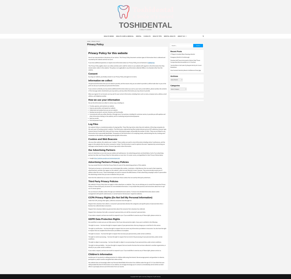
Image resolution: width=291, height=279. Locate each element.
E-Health (147, 36)
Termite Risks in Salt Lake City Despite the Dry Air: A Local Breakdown (185, 66)
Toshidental (145, 25)
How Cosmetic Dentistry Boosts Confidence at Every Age (185, 70)
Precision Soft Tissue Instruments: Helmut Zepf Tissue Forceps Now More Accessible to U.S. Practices (185, 61)
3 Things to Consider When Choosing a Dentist (182, 54)
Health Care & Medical (125, 36)
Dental (138, 36)
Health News (109, 36)
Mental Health (169, 36)
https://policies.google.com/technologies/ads (107, 158)
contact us (151, 63)
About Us (181, 36)
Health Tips (157, 36)
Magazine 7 (150, 276)
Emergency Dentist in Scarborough (179, 57)
